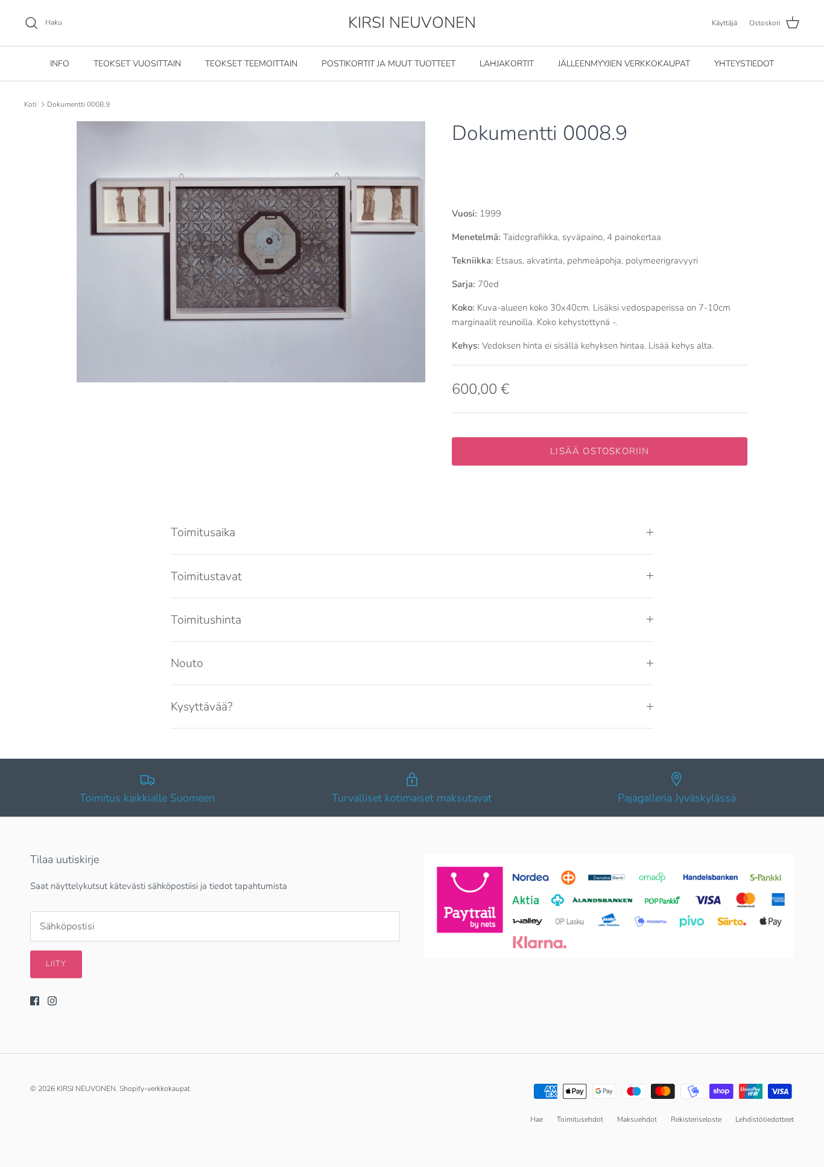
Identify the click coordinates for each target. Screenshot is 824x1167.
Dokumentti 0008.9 (78, 104)
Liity (56, 963)
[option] (251, 251)
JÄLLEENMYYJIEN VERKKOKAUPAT (624, 63)
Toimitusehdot (580, 1119)
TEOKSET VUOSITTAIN (137, 63)
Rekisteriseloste (696, 1119)
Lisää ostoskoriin (599, 451)
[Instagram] (52, 1000)
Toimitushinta (206, 620)
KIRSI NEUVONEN (86, 1088)
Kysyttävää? (202, 706)
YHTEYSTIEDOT (744, 63)
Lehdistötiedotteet (764, 1119)
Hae (536, 1119)
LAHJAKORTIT (507, 63)
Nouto (187, 663)
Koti (30, 104)
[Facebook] (34, 1000)
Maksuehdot (637, 1119)
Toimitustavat (206, 576)
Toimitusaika (203, 532)
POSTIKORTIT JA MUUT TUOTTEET (388, 63)
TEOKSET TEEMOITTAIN (251, 63)
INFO (59, 63)
